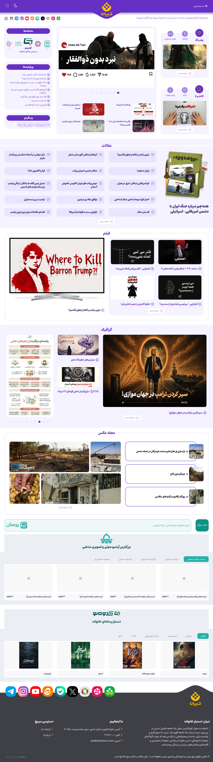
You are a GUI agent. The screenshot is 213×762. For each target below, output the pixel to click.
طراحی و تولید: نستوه (13, 757)
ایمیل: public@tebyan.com (105, 741)
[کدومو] (28, 41)
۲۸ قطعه (165, 596)
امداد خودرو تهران (42, 124)
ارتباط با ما (45, 729)
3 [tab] (110, 93)
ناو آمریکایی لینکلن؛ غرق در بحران (133, 183)
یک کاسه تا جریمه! (123, 104)
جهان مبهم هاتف (148, 673)
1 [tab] (118, 93)
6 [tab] (97, 93)
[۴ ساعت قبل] (196, 474)
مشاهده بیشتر (182, 73)
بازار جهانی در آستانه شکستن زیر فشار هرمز (27, 156)
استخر (100, 673)
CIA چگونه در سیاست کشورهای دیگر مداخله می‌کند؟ (28, 84)
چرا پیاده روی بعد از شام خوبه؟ (33, 78)
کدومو (28, 48)
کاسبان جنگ (143, 212)
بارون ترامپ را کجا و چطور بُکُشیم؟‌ (133, 155)
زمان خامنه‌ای (165, 17)
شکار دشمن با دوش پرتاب (84, 171)
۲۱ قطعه (113, 596)
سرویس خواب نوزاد (25, 124)
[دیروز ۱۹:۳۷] (30, 376)
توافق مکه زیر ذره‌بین (87, 199)
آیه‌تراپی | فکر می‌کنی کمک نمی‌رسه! (133, 269)
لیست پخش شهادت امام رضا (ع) (91, 596)
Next (61, 59)
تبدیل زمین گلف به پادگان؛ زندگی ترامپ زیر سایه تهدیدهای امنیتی (26, 185)
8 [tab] (18, 422)
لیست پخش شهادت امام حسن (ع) (38, 596)
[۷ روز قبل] (78, 376)
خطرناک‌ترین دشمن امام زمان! (135, 304)
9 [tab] (14, 422)
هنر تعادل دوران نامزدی (71, 121)
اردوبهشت (47, 673)
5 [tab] (101, 93)
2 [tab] (114, 93)
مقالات (107, 146)
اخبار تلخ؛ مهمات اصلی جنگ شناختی (131, 199)
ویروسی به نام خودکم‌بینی (35, 104)
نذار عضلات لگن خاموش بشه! (34, 74)
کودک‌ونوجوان (191, 17)
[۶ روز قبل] (78, 345)
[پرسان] (47, 43)
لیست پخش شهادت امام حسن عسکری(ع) (139, 596)
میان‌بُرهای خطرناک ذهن (83, 360)
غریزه (204, 673)
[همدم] (38, 43)
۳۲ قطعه (61, 596)
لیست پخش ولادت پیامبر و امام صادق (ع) (191, 596)
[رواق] (18, 43)
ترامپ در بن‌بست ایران (34, 199)
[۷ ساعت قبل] (196, 496)
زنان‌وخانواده (203, 17)
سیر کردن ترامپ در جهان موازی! (186, 413)
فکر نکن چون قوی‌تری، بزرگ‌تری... (32, 96)
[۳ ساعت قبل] (196, 451)
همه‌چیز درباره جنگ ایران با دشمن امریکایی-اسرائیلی (189, 208)
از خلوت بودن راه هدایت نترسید (71, 106)
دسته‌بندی (199, 6)
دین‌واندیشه (154, 17)
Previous (151, 59)
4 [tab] (105, 93)
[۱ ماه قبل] (184, 113)
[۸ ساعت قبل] (106, 58)
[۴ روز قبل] (184, 57)
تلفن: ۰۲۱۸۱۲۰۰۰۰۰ (112, 735)
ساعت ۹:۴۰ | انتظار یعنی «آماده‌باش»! (179, 269)
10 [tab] (10, 422)
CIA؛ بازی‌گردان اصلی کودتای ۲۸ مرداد (78, 391)
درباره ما (46, 735)
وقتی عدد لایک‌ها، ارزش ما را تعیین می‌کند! (119, 123)
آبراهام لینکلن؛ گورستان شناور (82, 155)
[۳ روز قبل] (180, 252)
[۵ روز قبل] (155, 371)
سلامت (182, 17)
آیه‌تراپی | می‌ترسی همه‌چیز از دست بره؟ (178, 304)
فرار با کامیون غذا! (36, 171)
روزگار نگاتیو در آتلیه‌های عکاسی (170, 497)
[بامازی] (9, 43)
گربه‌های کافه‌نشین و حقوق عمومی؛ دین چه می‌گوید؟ (28, 91)
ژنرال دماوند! (143, 171)
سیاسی (175, 17)
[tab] (199, 36)
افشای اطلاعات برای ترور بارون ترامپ (27, 212)
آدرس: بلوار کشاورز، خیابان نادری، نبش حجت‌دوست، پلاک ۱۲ (92, 729)
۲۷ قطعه (10, 596)
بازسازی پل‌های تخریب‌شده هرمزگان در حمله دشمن (160, 451)
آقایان (145, 17)
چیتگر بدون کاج (177, 474)
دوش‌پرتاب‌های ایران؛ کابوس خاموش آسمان (79, 185)
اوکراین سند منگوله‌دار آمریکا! (83, 212)
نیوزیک (139, 17)
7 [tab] (93, 93)
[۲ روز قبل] (143, 109)
